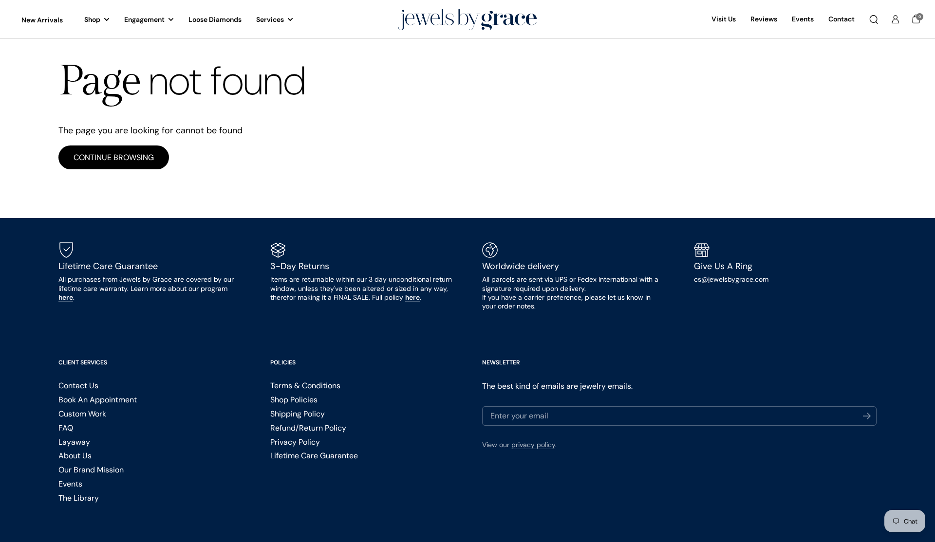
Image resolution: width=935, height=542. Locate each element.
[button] (873, 19)
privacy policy (533, 444)
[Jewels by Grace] (467, 20)
